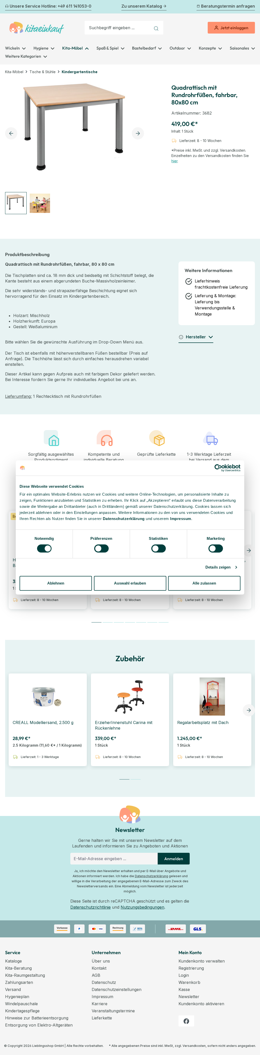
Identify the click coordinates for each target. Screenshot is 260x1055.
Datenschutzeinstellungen (116, 989)
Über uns (101, 961)
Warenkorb (189, 982)
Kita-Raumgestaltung (25, 975)
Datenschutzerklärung (151, 876)
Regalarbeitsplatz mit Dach (203, 722)
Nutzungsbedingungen (142, 907)
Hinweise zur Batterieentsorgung (36, 1017)
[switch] (101, 548)
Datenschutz (104, 982)
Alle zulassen (204, 583)
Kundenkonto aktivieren (201, 1003)
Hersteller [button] (196, 336)
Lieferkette (102, 1017)
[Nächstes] (252, 7)
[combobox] (118, 28)
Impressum (180, 518)
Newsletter (188, 996)
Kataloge (13, 961)
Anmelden (173, 858)
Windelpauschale (21, 1003)
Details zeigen (218, 567)
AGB (96, 975)
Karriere (99, 1003)
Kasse (184, 989)
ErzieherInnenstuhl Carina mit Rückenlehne (123, 725)
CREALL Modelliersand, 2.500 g (43, 722)
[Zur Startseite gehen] (36, 28)
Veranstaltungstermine (113, 1010)
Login (183, 975)
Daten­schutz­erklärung (124, 518)
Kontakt (99, 968)
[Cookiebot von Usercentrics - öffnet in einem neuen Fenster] (218, 468)
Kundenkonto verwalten (201, 961)
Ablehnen (55, 583)
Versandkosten (194, 1046)
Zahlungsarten (19, 982)
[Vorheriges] (8, 7)
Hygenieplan (17, 996)
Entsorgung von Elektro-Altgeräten (39, 1025)
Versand (13, 989)
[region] (76, 146)
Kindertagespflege (22, 1010)
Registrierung (191, 968)
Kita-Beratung (18, 968)
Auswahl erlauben (130, 583)
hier (174, 161)
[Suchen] (156, 28)
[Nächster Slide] (249, 550)
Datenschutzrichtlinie (90, 907)
